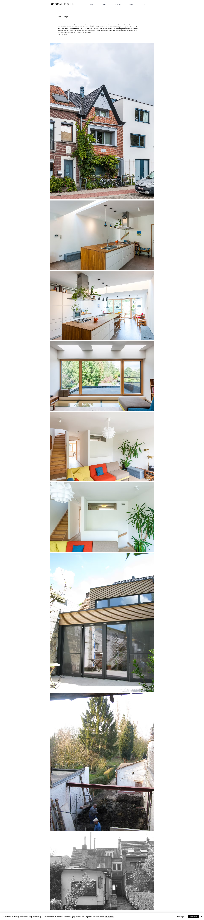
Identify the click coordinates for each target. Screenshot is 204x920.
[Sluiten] (201, 916)
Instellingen (181, 917)
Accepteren (193, 917)
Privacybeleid (109, 917)
